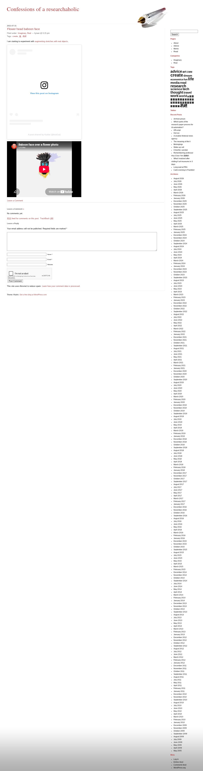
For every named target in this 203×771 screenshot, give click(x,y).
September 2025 (180, 210)
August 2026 (179, 178)
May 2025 (178, 221)
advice (176, 71)
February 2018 (179, 467)
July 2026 (177, 181)
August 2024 (179, 246)
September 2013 (180, 612)
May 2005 (178, 751)
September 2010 (180, 700)
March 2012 (178, 657)
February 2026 (179, 195)
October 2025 (179, 207)
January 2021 (179, 368)
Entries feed (178, 762)
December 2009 (180, 725)
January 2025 (179, 232)
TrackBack (46, 218)
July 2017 (177, 487)
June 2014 (178, 586)
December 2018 (180, 439)
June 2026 (178, 184)
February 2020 (179, 399)
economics (176, 79)
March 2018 (178, 464)
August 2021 (179, 348)
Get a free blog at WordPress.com (33, 295)
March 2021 (178, 363)
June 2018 (178, 456)
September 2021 (180, 346)
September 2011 (180, 674)
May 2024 (178, 255)
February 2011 (179, 688)
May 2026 (178, 187)
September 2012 (180, 646)
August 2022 (179, 314)
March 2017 (178, 498)
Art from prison (179, 119)
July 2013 (177, 617)
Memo (176, 49)
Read (176, 51)
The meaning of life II (182, 141)
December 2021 (180, 337)
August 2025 (179, 212)
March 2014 (178, 595)
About (176, 43)
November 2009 (180, 728)
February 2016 (179, 535)
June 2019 (178, 422)
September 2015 (180, 550)
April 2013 (178, 626)
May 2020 (178, 391)
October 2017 (179, 479)
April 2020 (178, 394)
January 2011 (179, 691)
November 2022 (180, 306)
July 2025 (177, 215)
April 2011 (178, 685)
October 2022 (179, 309)
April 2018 (178, 462)
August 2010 (179, 703)
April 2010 (178, 714)
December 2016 (180, 507)
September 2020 (180, 380)
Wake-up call (179, 147)
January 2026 (179, 198)
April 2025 (178, 224)
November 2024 (180, 238)
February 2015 (179, 569)
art (184, 71)
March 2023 (178, 294)
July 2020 (177, 385)
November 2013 (180, 606)
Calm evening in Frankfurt (184, 170)
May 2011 (177, 683)
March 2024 (178, 260)
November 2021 (180, 340)
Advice (176, 46)
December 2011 (180, 666)
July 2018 (177, 453)
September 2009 (180, 734)
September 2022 (180, 311)
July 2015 (177, 555)
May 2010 (178, 711)
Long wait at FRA (180, 167)
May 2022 (178, 323)
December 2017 (180, 473)
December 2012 (180, 637)
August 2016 (179, 518)
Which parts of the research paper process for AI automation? (182, 124)
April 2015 (178, 564)
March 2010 (178, 717)
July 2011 (177, 680)
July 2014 (177, 583)
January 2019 (179, 436)
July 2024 (177, 249)
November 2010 (180, 697)
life (191, 79)
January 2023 (179, 300)
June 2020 (178, 388)
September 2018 (180, 447)
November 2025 (180, 204)
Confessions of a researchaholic (43, 9)
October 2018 (179, 445)
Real (29, 33)
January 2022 (179, 334)
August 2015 (179, 552)
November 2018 (180, 442)
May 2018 (178, 459)
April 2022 (178, 326)
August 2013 (179, 615)
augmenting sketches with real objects (51, 41)
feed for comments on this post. (23, 218)
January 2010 (179, 722)
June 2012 (178, 654)
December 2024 (180, 235)
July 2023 (177, 283)
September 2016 (180, 516)
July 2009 (177, 739)
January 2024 (179, 266)
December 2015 (180, 541)
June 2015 (178, 558)
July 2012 (177, 651)
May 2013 (178, 623)
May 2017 (178, 493)
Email (49, 259)
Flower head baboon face (23, 29)
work (174, 96)
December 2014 (180, 572)
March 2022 (178, 329)
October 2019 (179, 411)
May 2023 (178, 289)
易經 (24, 36)
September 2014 (180, 581)
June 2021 (178, 354)
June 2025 (178, 218)
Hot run (177, 133)
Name (49, 254)
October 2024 (179, 241)
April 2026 (178, 190)
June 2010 (178, 708)
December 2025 (180, 201)
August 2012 (179, 649)
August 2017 (179, 484)
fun (186, 79)
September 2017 (180, 481)
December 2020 (180, 371)
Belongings (178, 144)
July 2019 (177, 419)
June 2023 (178, 286)
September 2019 (180, 413)
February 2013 (179, 632)
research (178, 86)
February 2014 (179, 598)
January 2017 (179, 504)
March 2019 (178, 430)
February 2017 (179, 501)
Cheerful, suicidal (181, 150)
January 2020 (179, 402)
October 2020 (179, 377)
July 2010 (177, 705)
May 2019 (178, 425)
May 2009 (178, 745)
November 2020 (180, 374)
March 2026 (178, 193)
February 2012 (179, 660)
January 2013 (179, 634)
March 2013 (178, 629)
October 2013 (179, 609)
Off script (177, 130)
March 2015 (178, 566)
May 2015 (178, 561)
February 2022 (179, 331)
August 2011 (179, 677)
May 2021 (178, 357)
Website (50, 264)
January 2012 (179, 663)
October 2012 (179, 643)
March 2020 (178, 396)
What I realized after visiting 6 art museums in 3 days (182, 161)
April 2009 (178, 748)
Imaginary (22, 33)
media (175, 82)
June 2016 (178, 524)
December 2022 (180, 303)
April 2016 (178, 530)
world (183, 96)
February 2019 (179, 433)
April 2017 (178, 496)
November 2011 (180, 668)
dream (188, 75)
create (15, 36)
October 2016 (179, 513)
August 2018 (179, 450)
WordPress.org (180, 768)
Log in (176, 759)
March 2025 (178, 227)
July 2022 (177, 317)
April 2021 (178, 360)
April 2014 (178, 592)
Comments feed (180, 765)
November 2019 (180, 408)
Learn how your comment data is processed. (61, 286)
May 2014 (178, 589)
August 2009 (179, 736)
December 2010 (180, 694)
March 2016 (178, 533)
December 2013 (180, 603)
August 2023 (179, 280)
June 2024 (178, 252)
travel (188, 92)
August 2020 (179, 382)
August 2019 (179, 416)
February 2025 (179, 229)
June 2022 (178, 320)
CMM (189, 72)
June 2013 (178, 620)
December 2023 (180, 269)
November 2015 (180, 544)
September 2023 (180, 277)
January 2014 (179, 600)
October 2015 (179, 547)
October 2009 (179, 731)
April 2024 (178, 258)
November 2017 (180, 476)
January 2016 (179, 538)
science (176, 89)
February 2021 (179, 365)
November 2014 (180, 575)
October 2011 (179, 671)
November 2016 (180, 510)
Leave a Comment (15, 200)
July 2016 (177, 521)
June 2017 (178, 490)
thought (176, 92)
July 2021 (177, 351)
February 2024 (179, 263)
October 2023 (179, 275)
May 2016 (178, 527)
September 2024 (180, 243)
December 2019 (180, 405)
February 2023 (179, 297)
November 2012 (180, 640)
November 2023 (180, 272)
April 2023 (178, 292)
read (183, 82)
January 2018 (179, 470)
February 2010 (179, 719)
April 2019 (178, 428)
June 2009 (178, 742)
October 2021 (179, 343)
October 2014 (179, 578)
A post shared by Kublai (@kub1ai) (44, 134)
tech (186, 89)
